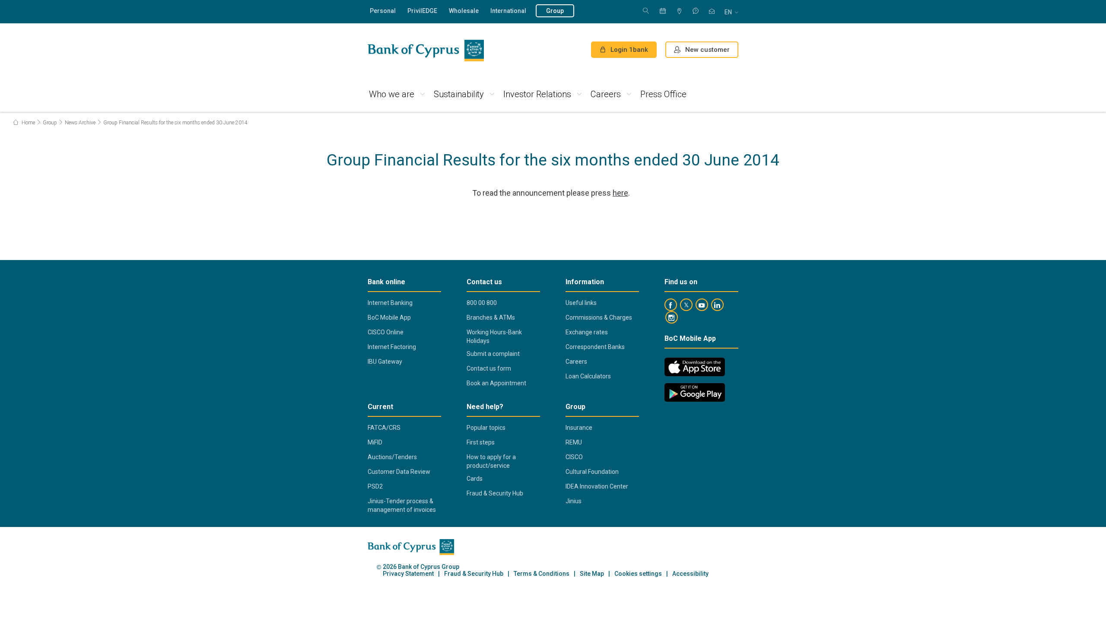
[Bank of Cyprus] (426, 50)
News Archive (80, 123)
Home (27, 123)
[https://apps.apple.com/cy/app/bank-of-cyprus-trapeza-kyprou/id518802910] (694, 367)
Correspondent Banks (595, 346)
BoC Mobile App (389, 317)
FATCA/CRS (384, 427)
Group (555, 10)
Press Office (663, 94)
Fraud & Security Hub (495, 493)
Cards (475, 478)
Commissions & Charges (599, 317)
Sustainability (459, 94)
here (620, 192)
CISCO (574, 457)
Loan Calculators (588, 376)
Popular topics (486, 427)
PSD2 (375, 486)
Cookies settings (638, 574)
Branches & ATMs (491, 317)
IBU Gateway (385, 361)
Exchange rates (587, 332)
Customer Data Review (399, 471)
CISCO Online (386, 332)
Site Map (592, 574)
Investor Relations (537, 94)
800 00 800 (482, 302)
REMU (574, 442)
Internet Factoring (392, 346)
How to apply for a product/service (491, 461)
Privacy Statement (408, 574)
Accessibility (690, 574)
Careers (606, 94)
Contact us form (489, 368)
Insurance (579, 427)
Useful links (581, 302)
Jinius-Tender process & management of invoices (402, 505)
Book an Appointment (496, 383)
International (508, 10)
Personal (383, 10)
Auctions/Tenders (392, 457)
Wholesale (464, 10)
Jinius (574, 501)
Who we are (391, 94)
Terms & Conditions (541, 574)
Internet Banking (390, 302)
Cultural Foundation (592, 471)
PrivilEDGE (422, 10)
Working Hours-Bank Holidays (494, 336)
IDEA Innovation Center (597, 486)
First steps (481, 442)
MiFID (375, 442)
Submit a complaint (493, 353)
